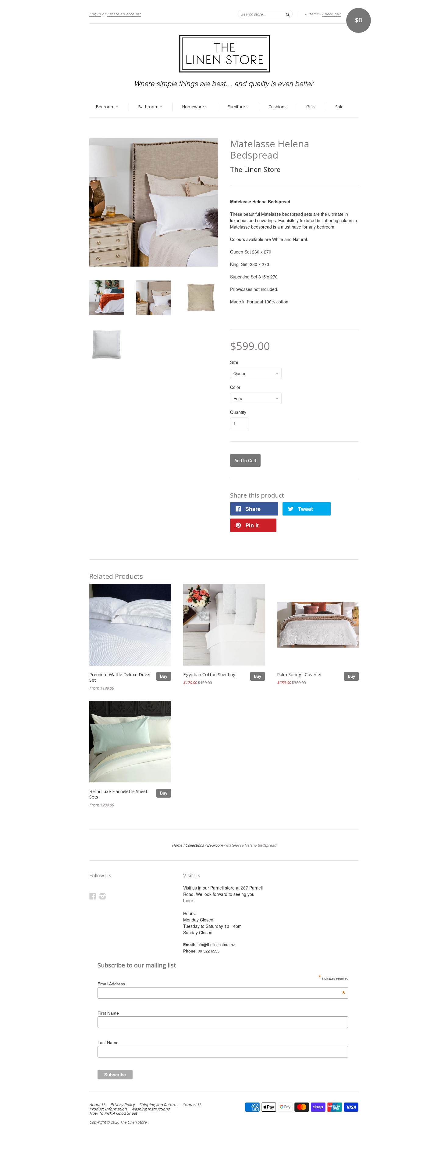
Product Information (108, 1109)
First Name (108, 1013)
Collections (194, 845)
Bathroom (149, 107)
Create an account (124, 14)
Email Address (221, 983)
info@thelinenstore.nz (216, 944)
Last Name (108, 1042)
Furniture (236, 107)
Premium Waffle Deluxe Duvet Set (120, 677)
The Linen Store (255, 169)
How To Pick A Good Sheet (113, 1113)
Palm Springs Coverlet (299, 674)
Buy (163, 676)
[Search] (288, 14)
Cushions (277, 107)
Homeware (193, 107)
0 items (311, 14)
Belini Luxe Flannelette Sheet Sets (118, 794)
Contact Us (192, 1105)
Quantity (238, 412)
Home (177, 845)
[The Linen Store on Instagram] (102, 896)
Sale (339, 107)
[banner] (224, 60)
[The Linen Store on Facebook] (92, 896)
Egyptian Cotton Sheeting (209, 674)
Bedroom (106, 107)
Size (234, 362)
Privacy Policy (122, 1105)
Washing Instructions (150, 1109)
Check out (331, 14)
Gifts (310, 107)
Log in (95, 14)
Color (235, 387)
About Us (97, 1105)
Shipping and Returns (158, 1105)
